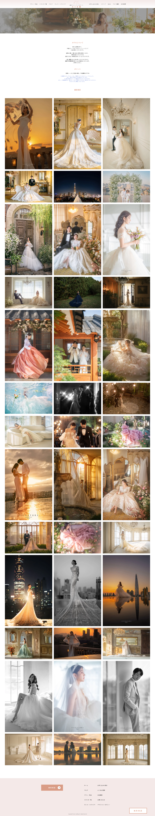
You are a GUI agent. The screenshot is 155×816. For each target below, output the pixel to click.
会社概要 (123, 4)
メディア (103, 4)
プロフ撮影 (116, 4)
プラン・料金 (33, 4)
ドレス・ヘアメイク (60, 4)
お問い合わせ (101, 800)
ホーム (86, 785)
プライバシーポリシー (104, 804)
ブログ (51, 4)
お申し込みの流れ (94, 4)
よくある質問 (101, 790)
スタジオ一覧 (43, 4)
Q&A (109, 4)
